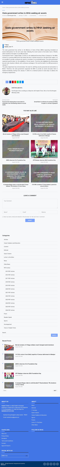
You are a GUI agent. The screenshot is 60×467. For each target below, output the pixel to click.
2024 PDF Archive (10, 303)
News (5, 260)
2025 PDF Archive (10, 306)
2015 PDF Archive (10, 271)
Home (3, 7)
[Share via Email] (23, 82)
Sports (6, 321)
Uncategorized (7, 324)
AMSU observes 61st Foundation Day (15, 160)
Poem (5, 313)
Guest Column (7, 253)
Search (4, 332)
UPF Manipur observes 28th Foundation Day (44, 160)
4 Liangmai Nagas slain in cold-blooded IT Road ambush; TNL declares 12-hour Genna (35, 383)
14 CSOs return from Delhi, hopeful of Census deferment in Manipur (35, 354)
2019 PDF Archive (10, 285)
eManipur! (3, 464)
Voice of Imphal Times (10, 328)
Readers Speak (8, 317)
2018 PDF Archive (10, 282)
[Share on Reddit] (15, 82)
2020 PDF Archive (10, 289)
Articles (6, 239)
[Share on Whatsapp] (18, 82)
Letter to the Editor (9, 257)
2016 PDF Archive (10, 275)
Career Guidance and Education (12, 243)
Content (6, 246)
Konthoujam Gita (12, 15)
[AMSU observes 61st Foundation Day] (15, 149)
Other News (7, 264)
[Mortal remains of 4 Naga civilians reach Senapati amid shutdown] (15, 123)
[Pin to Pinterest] (13, 82)
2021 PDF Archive (10, 292)
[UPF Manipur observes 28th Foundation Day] (44, 149)
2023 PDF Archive (10, 299)
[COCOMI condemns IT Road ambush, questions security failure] (44, 173)
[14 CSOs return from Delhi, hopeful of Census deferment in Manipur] (44, 123)
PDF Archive (7, 268)
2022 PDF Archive (10, 296)
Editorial (6, 250)
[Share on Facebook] (10, 82)
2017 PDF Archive (10, 278)
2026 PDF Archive (10, 310)
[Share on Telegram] (20, 82)
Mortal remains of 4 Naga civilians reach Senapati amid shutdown (34, 345)
